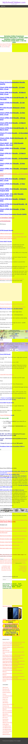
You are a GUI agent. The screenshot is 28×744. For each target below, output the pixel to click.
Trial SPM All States (7, 729)
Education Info (6, 689)
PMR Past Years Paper (7, 715)
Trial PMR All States (7, 727)
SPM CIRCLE (5, 720)
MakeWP (19, 740)
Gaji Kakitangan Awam (8, 695)
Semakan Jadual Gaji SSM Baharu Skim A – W (11, 542)
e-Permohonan (5, 221)
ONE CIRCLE (5, 702)
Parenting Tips (6, 705)
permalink (24, 563)
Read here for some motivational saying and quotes (12, 279)
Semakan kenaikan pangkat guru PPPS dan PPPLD (12, 538)
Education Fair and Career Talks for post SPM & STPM (13, 520)
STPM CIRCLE (6, 724)
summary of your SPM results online (16, 472)
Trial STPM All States (7, 731)
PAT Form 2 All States (7, 710)
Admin (8, 46)
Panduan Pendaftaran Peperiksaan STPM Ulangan (12, 304)
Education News (7, 559)
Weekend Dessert (6, 734)
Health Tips (5, 699)
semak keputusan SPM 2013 (13, 560)
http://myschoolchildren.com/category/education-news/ (13, 535)
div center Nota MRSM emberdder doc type (12, 643)
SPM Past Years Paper (7, 722)
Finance (4, 694)
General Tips (5, 697)
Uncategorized (6, 732)
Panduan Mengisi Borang (8, 704)
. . (10, 583)
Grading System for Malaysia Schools (11, 645)
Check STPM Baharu (5, 415)
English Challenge (7, 692)
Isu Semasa (5, 700)
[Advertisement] (14, 21)
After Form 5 (5, 687)
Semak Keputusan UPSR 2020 (11, 561)
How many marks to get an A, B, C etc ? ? (10, 548)
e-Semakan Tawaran (7, 217)
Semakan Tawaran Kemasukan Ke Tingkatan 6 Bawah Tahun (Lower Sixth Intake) (23, 568)
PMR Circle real (6, 650)
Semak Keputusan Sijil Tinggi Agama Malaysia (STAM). (13, 307)
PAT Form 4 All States (7, 712)
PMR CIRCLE (5, 714)
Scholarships (5, 719)
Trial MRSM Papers (7, 725)
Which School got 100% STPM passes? (12, 233)
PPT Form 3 (5, 717)
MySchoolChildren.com (14, 2)
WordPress (11, 740)
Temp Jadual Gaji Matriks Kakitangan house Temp (14, 642)
